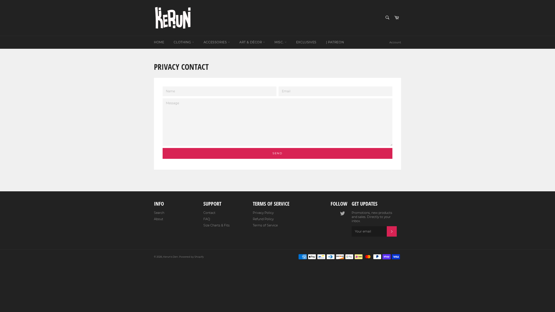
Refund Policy (263, 219)
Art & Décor (251, 42)
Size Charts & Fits (216, 225)
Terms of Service (265, 225)
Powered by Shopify (191, 256)
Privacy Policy (263, 213)
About (158, 219)
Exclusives (306, 42)
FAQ (206, 219)
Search (159, 213)
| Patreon (335, 42)
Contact (209, 213)
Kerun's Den (170, 256)
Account (395, 42)
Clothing (183, 42)
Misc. (279, 42)
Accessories (216, 42)
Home (159, 42)
